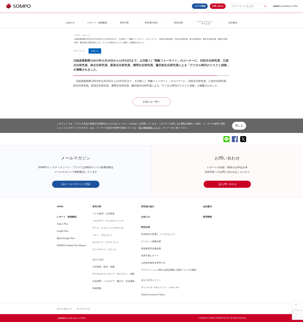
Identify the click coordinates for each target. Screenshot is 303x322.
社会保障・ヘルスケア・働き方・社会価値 (113, 281)
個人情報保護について (150, 127)
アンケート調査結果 (151, 241)
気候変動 (96, 288)
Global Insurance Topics (153, 294)
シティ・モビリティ (102, 235)
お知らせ (70, 22)
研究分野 (124, 22)
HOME (77, 35)
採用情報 (207, 216)
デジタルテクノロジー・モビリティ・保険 (113, 274)
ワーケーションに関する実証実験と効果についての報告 (168, 270)
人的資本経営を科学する (153, 262)
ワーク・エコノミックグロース (107, 228)
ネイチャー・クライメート (105, 242)
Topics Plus (62, 224)
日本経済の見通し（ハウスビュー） (158, 234)
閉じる (239, 125)
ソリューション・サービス (205, 22)
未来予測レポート (150, 255)
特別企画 (178, 22)
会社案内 (232, 22)
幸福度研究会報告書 (151, 248)
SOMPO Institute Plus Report (71, 245)
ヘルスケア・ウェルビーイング (107, 220)
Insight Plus (62, 231)
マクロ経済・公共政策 (103, 213)
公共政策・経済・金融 (103, 266)
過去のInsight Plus (66, 238)
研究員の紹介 (151, 22)
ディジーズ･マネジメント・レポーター (160, 287)
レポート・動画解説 (97, 22)
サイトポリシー (64, 309)
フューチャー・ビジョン (104, 249)
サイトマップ (83, 309)
